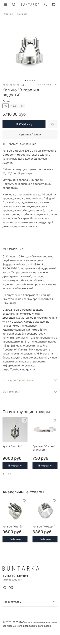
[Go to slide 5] (34, 80)
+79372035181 (15, 576)
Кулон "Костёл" (12, 446)
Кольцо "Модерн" (43, 526)
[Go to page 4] (10, 473)
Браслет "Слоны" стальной (43, 448)
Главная (7, 13)
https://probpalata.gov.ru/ (18, 369)
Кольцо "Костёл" (13, 526)
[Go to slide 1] (25, 80)
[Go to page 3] (8, 473)
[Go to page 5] (13, 473)
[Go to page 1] (3, 473)
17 (22, 105)
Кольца (22, 13)
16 (5, 105)
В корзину (15, 465)
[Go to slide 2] (27, 80)
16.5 (13, 105)
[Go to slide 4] (32, 80)
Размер (6, 101)
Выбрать (15, 539)
